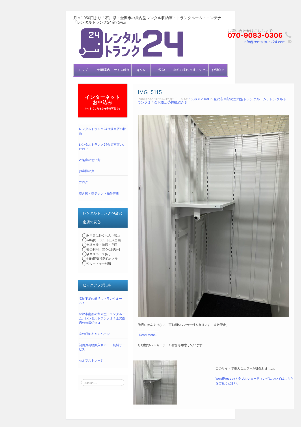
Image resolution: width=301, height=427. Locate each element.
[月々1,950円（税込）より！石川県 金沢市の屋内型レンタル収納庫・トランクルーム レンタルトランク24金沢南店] (131, 43)
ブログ (83, 182)
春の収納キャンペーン (94, 334)
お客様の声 (86, 171)
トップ (83, 70)
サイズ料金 (121, 70)
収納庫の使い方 (89, 160)
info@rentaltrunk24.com (264, 42)
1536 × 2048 (199, 99)
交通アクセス (199, 70)
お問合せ (218, 70)
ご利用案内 (102, 70)
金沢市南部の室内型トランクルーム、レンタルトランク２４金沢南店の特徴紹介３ (102, 318)
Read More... (148, 335)
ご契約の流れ (179, 70)
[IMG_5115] (213, 216)
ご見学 (160, 70)
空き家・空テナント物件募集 (99, 193)
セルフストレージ (91, 360)
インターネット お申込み (103, 102)
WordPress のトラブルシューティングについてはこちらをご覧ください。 (255, 381)
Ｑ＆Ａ (140, 70)
